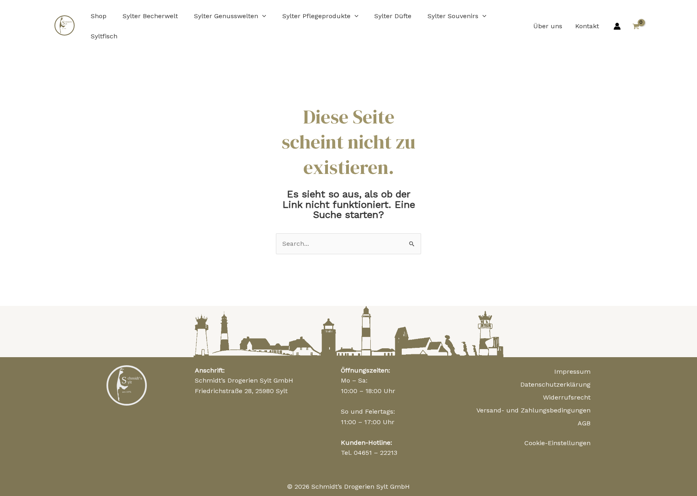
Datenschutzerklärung (555, 384)
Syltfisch (104, 36)
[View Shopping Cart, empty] (636, 26)
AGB (584, 423)
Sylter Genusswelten (226, 16)
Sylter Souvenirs (453, 16)
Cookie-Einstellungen (557, 443)
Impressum (572, 371)
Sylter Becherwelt (150, 16)
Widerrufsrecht (567, 397)
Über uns (547, 26)
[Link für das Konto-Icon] (617, 26)
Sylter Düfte (392, 16)
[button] (262, 16)
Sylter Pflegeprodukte (316, 16)
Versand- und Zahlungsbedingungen (533, 410)
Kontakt (587, 26)
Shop (98, 16)
